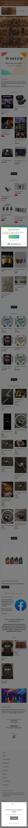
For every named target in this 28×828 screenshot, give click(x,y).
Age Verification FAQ (14, 240)
